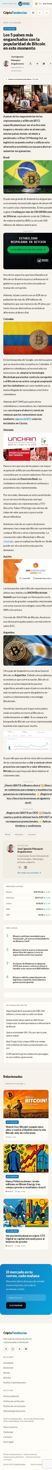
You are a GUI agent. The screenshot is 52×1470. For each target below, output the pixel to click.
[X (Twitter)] (6, 1349)
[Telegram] (19, 1349)
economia (31, 834)
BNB (8, 909)
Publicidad (8, 1432)
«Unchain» (8, 541)
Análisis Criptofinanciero (14, 1382)
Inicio (6, 23)
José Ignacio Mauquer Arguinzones (17, 60)
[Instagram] (12, 1349)
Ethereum (10, 898)
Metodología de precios (14, 1411)
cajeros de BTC (22, 418)
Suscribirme (16, 1305)
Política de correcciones (14, 1406)
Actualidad (15, 23)
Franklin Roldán (20, 1464)
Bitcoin (7, 834)
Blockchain (19, 834)
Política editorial (11, 1396)
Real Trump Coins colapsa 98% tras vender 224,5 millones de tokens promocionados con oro (26, 1044)
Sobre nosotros (10, 1427)
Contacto (7, 1437)
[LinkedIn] (25, 867)
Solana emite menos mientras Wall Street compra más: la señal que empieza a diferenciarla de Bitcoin (28, 1023)
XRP (8, 915)
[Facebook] (26, 1349)
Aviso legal (8, 1442)
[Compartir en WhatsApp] (44, 63)
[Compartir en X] (30, 63)
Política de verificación (13, 1401)
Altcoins (7, 1377)
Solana (9, 903)
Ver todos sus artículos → (29, 872)
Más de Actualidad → (15, 1084)
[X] (19, 867)
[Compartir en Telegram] (37, 63)
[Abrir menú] (33, 12)
